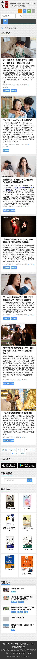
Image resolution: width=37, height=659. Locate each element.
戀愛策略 (13, 90)
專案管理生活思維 (12, 644)
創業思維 (13, 591)
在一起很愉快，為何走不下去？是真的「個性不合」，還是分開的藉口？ (18, 61)
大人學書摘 (19, 206)
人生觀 (13, 630)
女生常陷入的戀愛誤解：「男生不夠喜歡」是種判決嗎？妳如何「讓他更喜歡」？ (18, 350)
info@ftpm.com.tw (24, 653)
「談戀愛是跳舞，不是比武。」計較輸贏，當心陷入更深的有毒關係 (18, 241)
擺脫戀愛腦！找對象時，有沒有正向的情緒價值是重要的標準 (18, 181)
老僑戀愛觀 (6, 90)
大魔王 (17, 380)
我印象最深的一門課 (17, 589)
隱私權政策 (31, 644)
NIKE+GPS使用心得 (17, 617)
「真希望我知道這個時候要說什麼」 (18, 413)
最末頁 (22, 453)
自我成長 (12, 210)
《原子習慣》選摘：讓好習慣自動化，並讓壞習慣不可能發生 (21, 598)
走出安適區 (14, 602)
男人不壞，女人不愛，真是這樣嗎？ (18, 120)
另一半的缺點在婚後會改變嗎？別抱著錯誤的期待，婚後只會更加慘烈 (18, 298)
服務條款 (15, 647)
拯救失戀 (13, 612)
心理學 (12, 383)
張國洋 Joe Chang (21, 85)
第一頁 (4, 450)
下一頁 (15, 453)
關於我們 (23, 644)
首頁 (2, 28)
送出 (29, 480)
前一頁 (13, 450)
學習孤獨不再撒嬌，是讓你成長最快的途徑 (22, 626)
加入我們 (22, 647)
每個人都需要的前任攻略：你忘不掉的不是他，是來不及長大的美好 (22, 608)
